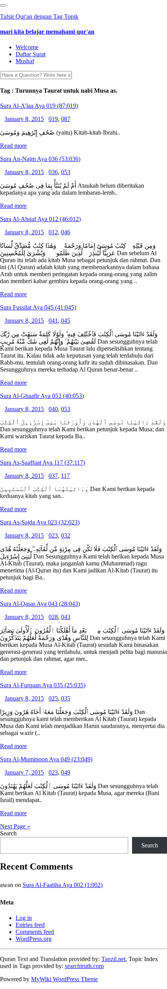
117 (65, 475)
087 (65, 119)
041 (53, 320)
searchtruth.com (84, 966)
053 (65, 172)
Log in (24, 918)
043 (65, 617)
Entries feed (30, 925)
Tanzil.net (113, 959)
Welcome (27, 47)
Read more (13, 145)
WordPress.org (34, 938)
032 (65, 535)
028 (53, 617)
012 (53, 232)
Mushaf (25, 61)
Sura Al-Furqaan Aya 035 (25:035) (42, 685)
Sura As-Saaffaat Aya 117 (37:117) (42, 462)
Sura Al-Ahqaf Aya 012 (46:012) (40, 219)
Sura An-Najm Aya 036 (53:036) (40, 159)
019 (53, 119)
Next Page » (15, 826)
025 (53, 698)
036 (53, 172)
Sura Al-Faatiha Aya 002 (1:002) (63, 885)
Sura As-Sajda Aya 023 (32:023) (40, 522)
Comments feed (35, 931)
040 (53, 409)
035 (65, 698)
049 (65, 772)
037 (53, 475)
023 (53, 535)
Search (8, 833)
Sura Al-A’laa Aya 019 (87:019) (39, 105)
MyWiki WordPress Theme (64, 979)
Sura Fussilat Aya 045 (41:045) (38, 307)
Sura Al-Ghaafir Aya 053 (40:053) (42, 395)
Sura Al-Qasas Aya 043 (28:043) (40, 603)
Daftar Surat (30, 54)
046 (65, 232)
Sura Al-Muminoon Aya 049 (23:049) (46, 759)
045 (65, 320)
